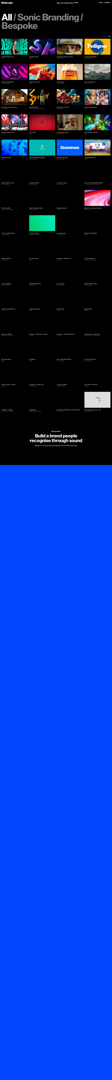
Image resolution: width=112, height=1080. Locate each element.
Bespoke (20, 26)
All (7, 17)
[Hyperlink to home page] (7, 3)
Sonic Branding (48, 17)
